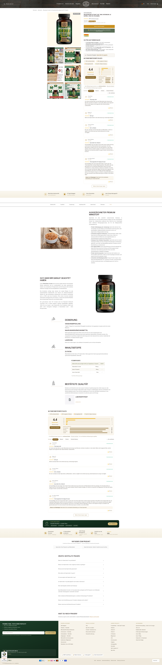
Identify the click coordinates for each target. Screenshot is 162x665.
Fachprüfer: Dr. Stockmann (141, 638)
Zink (112, 638)
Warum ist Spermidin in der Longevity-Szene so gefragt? (71, 564)
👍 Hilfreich (111, 120)
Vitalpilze (112, 642)
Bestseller (113, 646)
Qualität (62, 204)
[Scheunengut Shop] (86, 4)
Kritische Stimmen (110, 90)
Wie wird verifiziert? (110, 86)
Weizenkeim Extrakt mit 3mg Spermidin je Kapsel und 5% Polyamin (55, 10)
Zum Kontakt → (9, 654)
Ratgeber (78, 3)
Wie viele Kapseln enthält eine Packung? (67, 585)
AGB (95, 660)
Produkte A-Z (60, 3)
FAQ (111, 204)
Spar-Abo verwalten (90, 627)
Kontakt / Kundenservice (91, 629)
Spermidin (40, 10)
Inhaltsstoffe (82, 204)
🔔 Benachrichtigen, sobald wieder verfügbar (99, 31)
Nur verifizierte (112, 93)
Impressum (99, 660)
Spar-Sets (113, 650)
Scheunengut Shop (8, 663)
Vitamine (112, 627)
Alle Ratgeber (63, 625)
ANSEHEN (78, 402)
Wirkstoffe (52, 204)
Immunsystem (114, 640)
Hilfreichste (91, 90)
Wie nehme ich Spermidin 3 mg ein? (66, 573)
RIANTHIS (17, 663)
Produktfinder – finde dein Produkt (118, 625)
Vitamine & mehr (69, 3)
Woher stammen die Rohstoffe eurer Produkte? (69, 604)
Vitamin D (113, 629)
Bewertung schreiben (90, 77)
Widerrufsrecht (113, 660)
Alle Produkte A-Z (114, 648)
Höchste (102, 90)
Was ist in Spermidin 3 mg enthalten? (67, 560)
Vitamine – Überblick (65, 627)
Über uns (138, 627)
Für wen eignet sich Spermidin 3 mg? (67, 577)
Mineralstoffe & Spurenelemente (67, 629)
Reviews (103, 204)
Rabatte (108, 3)
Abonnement (95, 3)
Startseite (35, 10)
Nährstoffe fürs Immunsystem (67, 638)
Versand (95, 22)
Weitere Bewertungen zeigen (99, 186)
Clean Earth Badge (139, 640)
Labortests (93, 204)
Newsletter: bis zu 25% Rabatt (67, 644)
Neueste (97, 90)
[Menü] (6, 652)
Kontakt (102, 3)
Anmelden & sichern (50, 632)
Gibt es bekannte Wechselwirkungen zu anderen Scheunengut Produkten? (75, 595)
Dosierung (71, 204)
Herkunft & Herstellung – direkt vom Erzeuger (145, 625)
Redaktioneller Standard (141, 629)
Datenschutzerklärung (106, 660)
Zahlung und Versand (121, 660)
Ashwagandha (114, 644)
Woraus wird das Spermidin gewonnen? (67, 568)
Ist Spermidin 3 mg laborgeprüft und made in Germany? (71, 581)
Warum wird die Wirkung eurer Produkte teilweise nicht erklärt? (73, 600)
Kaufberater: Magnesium (66, 640)
